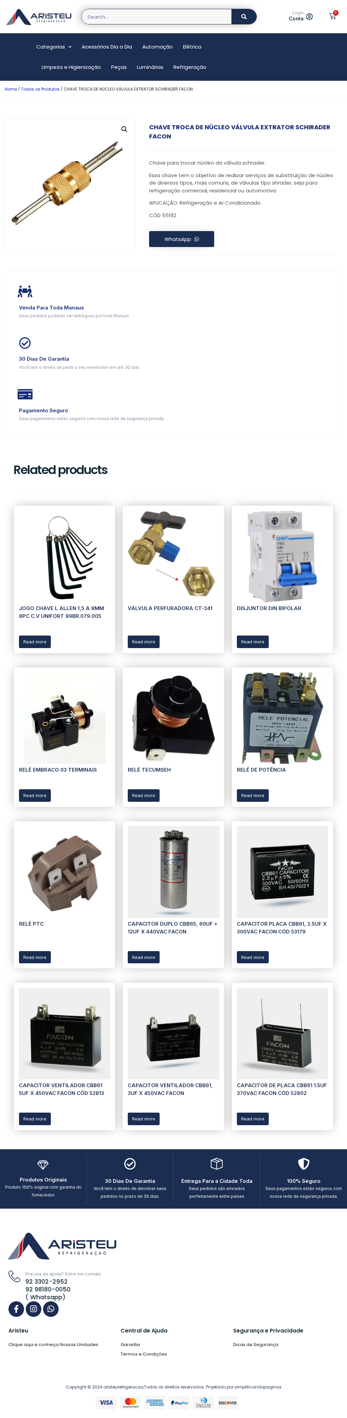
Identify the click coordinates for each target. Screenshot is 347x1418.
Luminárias (150, 67)
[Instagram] (33, 1309)
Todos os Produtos (40, 89)
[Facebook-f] (16, 1309)
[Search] (244, 16)
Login (298, 12)
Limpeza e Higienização (71, 67)
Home (11, 89)
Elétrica (192, 46)
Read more (34, 641)
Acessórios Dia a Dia (107, 46)
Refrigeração (190, 67)
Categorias (50, 46)
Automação (157, 46)
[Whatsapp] (51, 1309)
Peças (119, 67)
